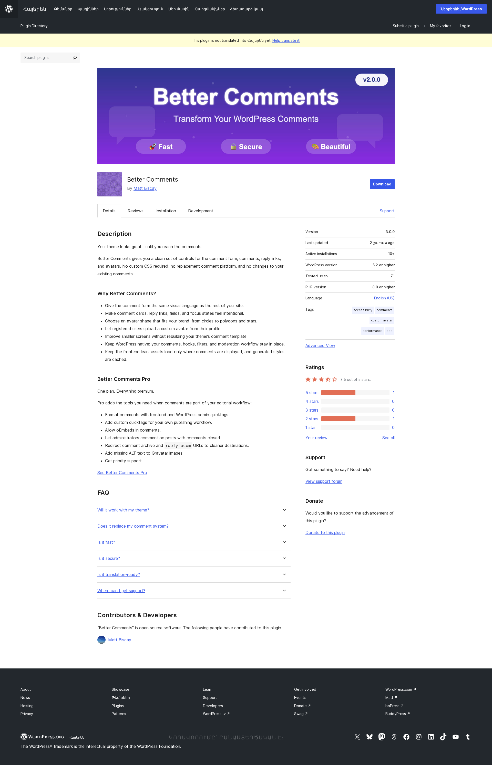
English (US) (384, 298)
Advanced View (320, 345)
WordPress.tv (216, 713)
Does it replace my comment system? (133, 526)
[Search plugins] (75, 58)
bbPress (394, 706)
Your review (316, 437)
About (25, 689)
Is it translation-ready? (118, 574)
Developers (213, 706)
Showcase (120, 689)
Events (300, 697)
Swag (301, 713)
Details (109, 210)
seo (390, 331)
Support (387, 210)
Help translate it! (286, 40)
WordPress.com (400, 689)
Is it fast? (106, 542)
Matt (391, 697)
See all (388, 437)
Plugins (118, 706)
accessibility (362, 310)
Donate (302, 706)
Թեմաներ (121, 697)
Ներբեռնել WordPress (461, 9)
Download (382, 184)
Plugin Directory (34, 26)
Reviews (136, 210)
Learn (207, 689)
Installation (166, 210)
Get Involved (305, 689)
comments (384, 310)
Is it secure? (108, 558)
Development (200, 210)
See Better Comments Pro (122, 472)
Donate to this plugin (325, 532)
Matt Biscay (145, 188)
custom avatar (382, 320)
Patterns (119, 713)
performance (373, 331)
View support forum (323, 481)
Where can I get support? (121, 590)
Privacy (26, 713)
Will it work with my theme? (123, 510)
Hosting (27, 706)
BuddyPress (397, 713)
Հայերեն (76, 737)
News (25, 697)
